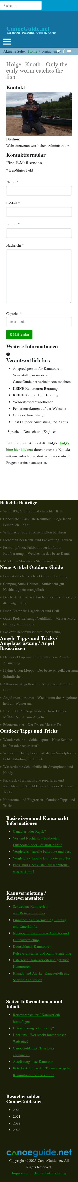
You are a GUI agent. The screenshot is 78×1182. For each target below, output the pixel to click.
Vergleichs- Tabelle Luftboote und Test (42, 858)
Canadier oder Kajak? (29, 831)
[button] (7, 41)
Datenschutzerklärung (49, 1172)
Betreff (13, 223)
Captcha (14, 313)
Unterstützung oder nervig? (33, 1027)
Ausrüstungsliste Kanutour (33, 1061)
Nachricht (15, 245)
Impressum (20, 1172)
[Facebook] (63, 51)
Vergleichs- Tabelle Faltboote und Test (42, 851)
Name (12, 181)
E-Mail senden (19, 334)
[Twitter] (58, 51)
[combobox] (21, 5)
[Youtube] (69, 51)
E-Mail (13, 202)
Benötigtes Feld (19, 170)
